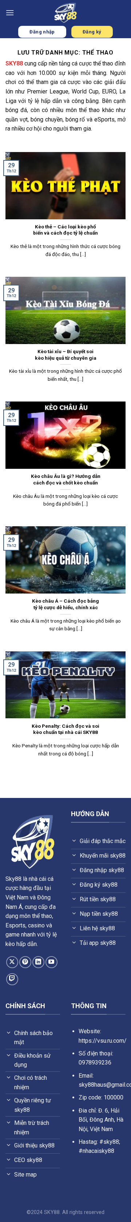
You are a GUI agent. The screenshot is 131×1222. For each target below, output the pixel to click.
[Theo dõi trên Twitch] (12, 979)
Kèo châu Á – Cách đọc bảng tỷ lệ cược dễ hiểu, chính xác (65, 604)
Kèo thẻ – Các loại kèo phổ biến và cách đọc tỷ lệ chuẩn (65, 230)
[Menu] (9, 12)
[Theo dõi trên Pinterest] (25, 962)
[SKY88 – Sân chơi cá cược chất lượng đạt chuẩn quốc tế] (65, 12)
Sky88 (13, 878)
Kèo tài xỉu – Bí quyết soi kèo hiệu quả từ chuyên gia (65, 354)
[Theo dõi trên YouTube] (51, 962)
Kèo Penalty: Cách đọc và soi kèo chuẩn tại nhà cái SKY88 (65, 729)
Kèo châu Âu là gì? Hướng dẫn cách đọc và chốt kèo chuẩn (65, 479)
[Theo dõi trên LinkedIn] (38, 962)
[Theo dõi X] (12, 962)
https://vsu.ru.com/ (103, 1040)
